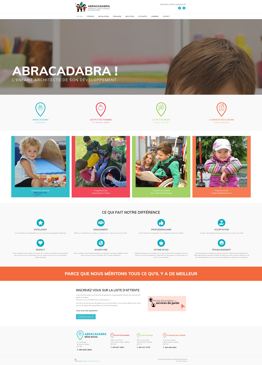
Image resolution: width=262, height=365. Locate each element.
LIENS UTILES (129, 16)
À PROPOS (90, 16)
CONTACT (166, 16)
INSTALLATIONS (103, 16)
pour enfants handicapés (161, 193)
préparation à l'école (101, 193)
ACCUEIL (80, 16)
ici (109, 300)
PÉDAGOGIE (117, 16)
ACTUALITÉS (142, 16)
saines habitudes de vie (222, 193)
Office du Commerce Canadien (91, 361)
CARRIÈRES (155, 16)
